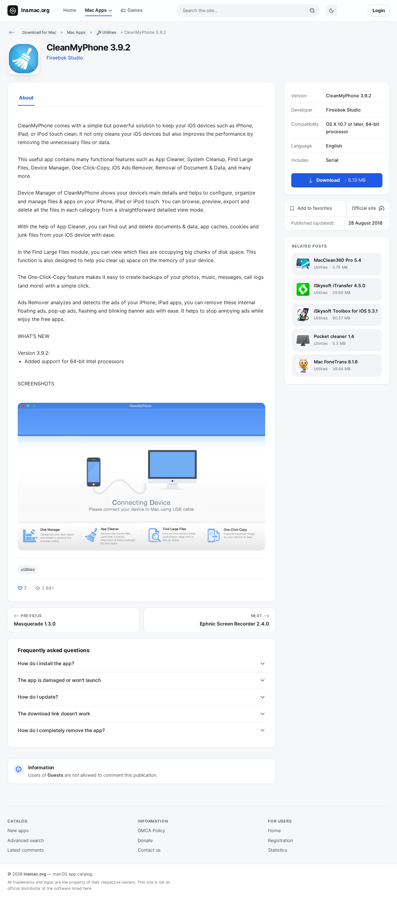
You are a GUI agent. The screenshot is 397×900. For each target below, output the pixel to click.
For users (280, 821)
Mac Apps (96, 10)
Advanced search (25, 840)
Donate (145, 840)
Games (135, 10)
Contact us (149, 850)
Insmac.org (35, 873)
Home (69, 10)
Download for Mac (39, 32)
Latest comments (25, 850)
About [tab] (26, 98)
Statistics (277, 850)
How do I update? (38, 697)
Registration (280, 840)
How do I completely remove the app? (61, 730)
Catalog (17, 821)
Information (153, 821)
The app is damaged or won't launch (59, 680)
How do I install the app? (46, 663)
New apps (18, 830)
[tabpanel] (141, 332)
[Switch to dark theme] (331, 10)
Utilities (109, 32)
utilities (28, 569)
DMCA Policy (151, 830)
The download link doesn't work (54, 714)
